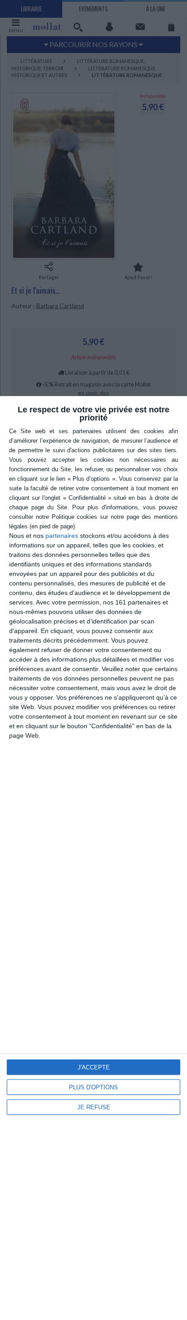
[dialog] (93, 858)
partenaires (61, 535)
